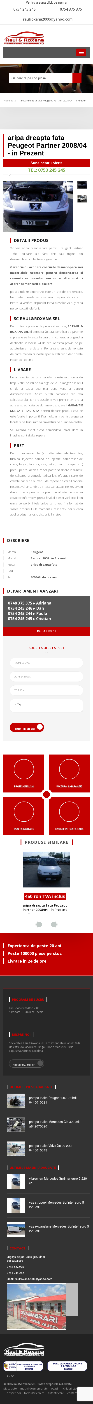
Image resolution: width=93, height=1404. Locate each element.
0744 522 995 (15, 1267)
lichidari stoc (70, 1388)
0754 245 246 (24, 9)
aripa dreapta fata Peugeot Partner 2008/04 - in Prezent (54, 100)
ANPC (10, 1376)
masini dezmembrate (34, 1388)
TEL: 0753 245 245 (46, 170)
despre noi (14, 1393)
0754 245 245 (20, 618)
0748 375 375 (20, 603)
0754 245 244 (20, 613)
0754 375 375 (71, 9)
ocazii (54, 1388)
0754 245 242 (15, 1273)
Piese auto (9, 100)
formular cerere (34, 1393)
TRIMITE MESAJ (24, 729)
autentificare (56, 1393)
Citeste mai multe (24, 1065)
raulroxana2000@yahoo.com (47, 19)
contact (72, 1393)
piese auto (10, 1388)
